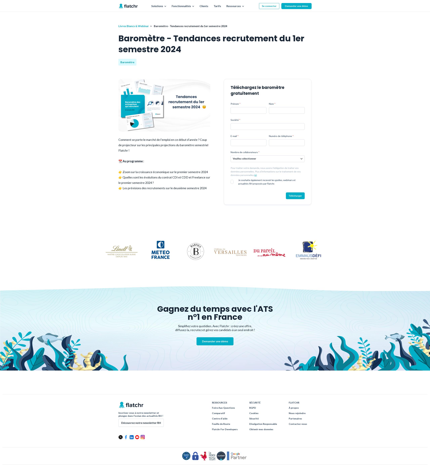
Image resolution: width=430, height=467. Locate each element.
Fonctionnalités (181, 6)
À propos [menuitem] (294, 408)
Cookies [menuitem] (254, 413)
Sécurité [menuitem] (254, 418)
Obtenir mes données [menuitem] (261, 429)
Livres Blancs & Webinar (133, 26)
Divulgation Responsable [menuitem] (263, 424)
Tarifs (217, 6)
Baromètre (127, 62)
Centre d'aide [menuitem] (219, 418)
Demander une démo (296, 6)
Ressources (233, 6)
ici (255, 175)
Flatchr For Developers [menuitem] (225, 429)
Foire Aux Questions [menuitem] (223, 408)
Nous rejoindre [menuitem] (297, 413)
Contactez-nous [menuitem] (298, 424)
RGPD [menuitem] (252, 408)
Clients (204, 6)
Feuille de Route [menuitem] (221, 424)
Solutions (157, 6)
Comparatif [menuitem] (218, 413)
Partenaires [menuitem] (295, 418)
